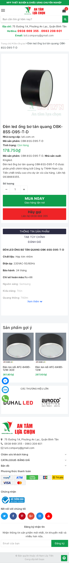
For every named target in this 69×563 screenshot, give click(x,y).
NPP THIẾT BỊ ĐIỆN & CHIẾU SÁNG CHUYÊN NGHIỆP (34, 2)
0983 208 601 (51, 31)
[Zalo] (5, 389)
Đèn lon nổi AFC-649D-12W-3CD (16, 368)
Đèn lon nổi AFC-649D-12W (49, 368)
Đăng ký (60, 543)
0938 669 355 (28, 31)
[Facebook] (5, 380)
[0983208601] (5, 398)
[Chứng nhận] (13, 499)
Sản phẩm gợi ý (17, 327)
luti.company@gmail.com (39, 35)
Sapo (41, 559)
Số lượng (8, 183)
